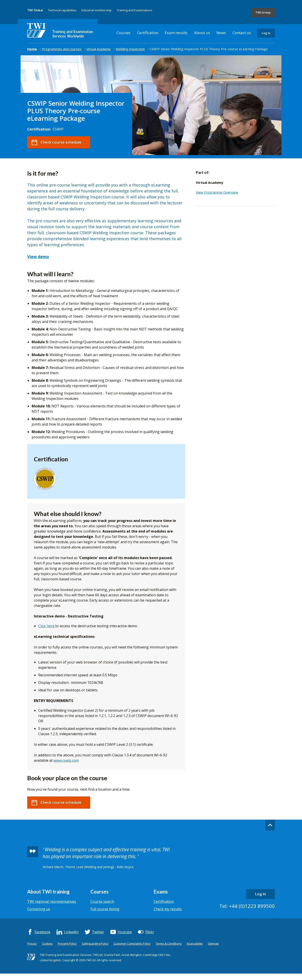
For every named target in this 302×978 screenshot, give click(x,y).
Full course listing (104, 909)
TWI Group (262, 12)
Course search (102, 901)
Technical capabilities (62, 10)
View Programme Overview (217, 192)
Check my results (168, 909)
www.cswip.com (66, 760)
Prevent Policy (67, 943)
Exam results (176, 32)
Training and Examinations (134, 10)
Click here (46, 625)
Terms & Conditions (169, 943)
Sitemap (213, 943)
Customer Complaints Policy (132, 943)
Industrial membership (96, 10)
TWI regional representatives (51, 901)
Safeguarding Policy (95, 943)
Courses (123, 32)
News (221, 32)
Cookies (47, 943)
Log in (266, 33)
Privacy (32, 943)
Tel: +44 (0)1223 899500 (247, 906)
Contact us (242, 32)
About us (202, 32)
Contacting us (38, 909)
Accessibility (195, 943)
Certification (147, 32)
